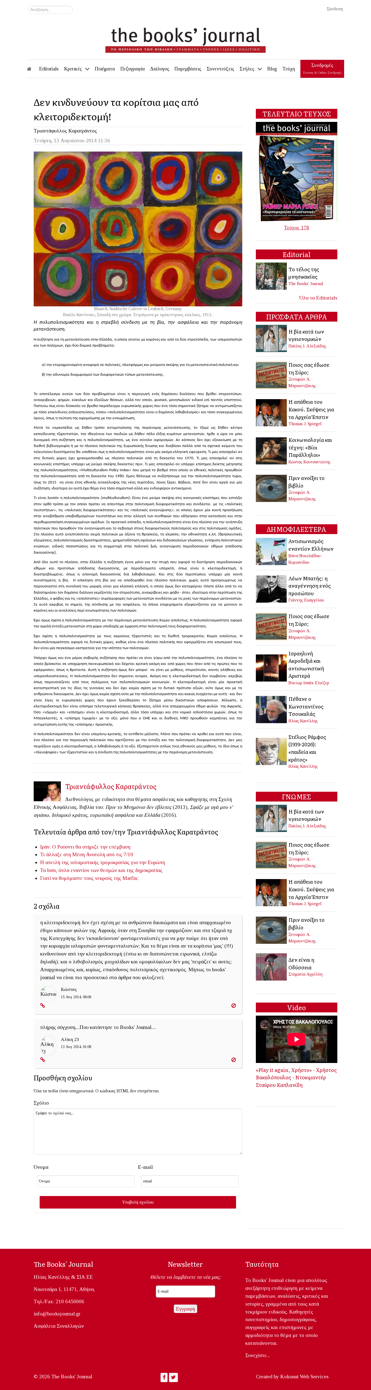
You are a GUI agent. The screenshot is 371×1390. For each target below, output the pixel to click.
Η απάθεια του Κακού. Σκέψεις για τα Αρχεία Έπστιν (311, 409)
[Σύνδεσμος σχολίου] (42, 1006)
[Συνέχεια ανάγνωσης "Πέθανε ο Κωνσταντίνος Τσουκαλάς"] (272, 709)
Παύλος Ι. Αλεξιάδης (307, 346)
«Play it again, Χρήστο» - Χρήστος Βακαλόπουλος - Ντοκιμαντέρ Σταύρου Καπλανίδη (296, 1077)
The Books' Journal (305, 283)
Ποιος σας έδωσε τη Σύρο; (308, 368)
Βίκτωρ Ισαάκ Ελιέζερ (308, 682)
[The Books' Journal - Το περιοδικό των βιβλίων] (185, 38)
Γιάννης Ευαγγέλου (306, 600)
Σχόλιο (41, 1103)
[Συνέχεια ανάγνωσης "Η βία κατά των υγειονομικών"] (272, 338)
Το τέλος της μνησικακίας (303, 273)
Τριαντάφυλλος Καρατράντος (65, 131)
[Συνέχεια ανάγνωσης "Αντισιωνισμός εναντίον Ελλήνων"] (272, 551)
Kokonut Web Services (304, 1376)
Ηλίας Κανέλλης (303, 721)
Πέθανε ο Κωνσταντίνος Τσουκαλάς (305, 706)
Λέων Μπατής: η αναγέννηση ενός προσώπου (309, 585)
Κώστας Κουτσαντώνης (309, 462)
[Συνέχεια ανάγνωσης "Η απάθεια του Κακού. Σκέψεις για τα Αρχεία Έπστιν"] (272, 412)
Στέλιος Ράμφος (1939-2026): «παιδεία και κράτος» (307, 748)
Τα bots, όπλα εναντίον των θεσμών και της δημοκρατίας (101, 870)
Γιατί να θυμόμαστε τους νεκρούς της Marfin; (89, 878)
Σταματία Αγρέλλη (305, 974)
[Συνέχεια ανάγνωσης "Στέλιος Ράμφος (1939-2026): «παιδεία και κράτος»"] (272, 751)
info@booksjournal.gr (57, 1314)
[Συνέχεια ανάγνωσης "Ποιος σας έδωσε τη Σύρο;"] (272, 374)
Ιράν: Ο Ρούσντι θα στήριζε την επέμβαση (85, 847)
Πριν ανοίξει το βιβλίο (306, 481)
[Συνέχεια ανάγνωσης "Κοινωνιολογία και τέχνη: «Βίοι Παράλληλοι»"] (272, 450)
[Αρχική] (33, 69)
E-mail (145, 1167)
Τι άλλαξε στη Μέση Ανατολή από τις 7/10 (86, 854)
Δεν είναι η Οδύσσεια (301, 963)
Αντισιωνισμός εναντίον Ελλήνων (311, 544)
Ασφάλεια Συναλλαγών (59, 1326)
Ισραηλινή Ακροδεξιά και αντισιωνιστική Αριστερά (306, 664)
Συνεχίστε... (257, 1355)
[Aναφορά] (233, 1006)
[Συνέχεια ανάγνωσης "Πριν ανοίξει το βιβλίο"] (272, 488)
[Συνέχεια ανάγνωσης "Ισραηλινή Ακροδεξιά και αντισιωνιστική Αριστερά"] (272, 667)
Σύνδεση (335, 8)
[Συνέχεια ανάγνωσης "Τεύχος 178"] (296, 171)
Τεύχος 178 (296, 227)
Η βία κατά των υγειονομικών (306, 335)
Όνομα (41, 1167)
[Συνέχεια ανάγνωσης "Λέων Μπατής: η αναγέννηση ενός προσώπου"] (272, 588)
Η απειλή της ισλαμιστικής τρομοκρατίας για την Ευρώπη (102, 862)
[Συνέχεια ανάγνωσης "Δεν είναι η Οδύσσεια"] (272, 966)
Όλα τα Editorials (318, 298)
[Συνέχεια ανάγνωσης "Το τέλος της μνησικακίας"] (272, 276)
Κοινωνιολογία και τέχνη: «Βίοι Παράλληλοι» (310, 447)
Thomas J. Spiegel (305, 423)
